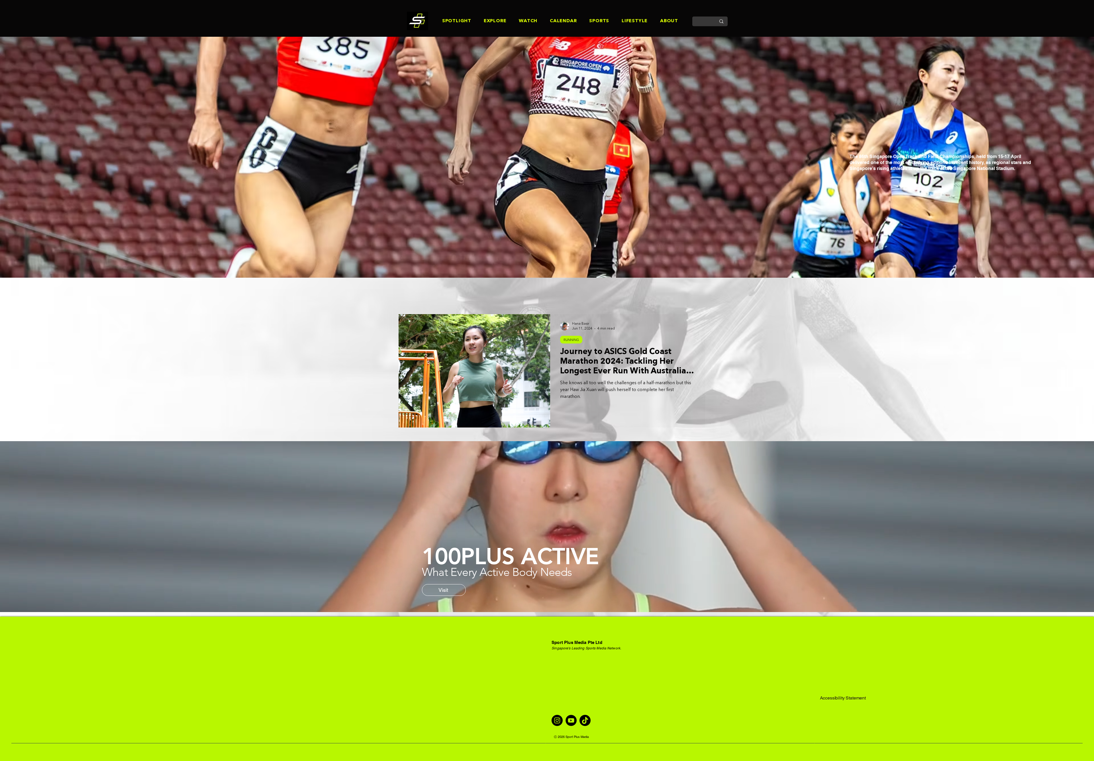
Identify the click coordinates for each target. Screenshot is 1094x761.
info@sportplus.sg (569, 679)
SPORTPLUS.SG (382, 259)
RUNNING (571, 339)
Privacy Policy (834, 685)
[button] (450, 21)
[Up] (1075, 737)
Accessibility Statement (843, 698)
